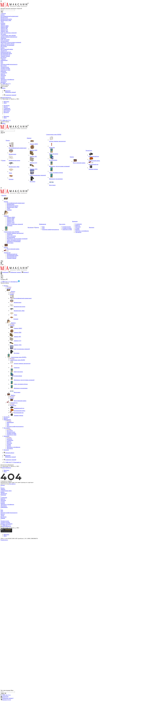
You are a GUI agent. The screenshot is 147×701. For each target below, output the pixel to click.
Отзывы (3, 501)
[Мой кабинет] (1, 263)
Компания (9, 438)
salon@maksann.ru (6, 97)
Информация (10, 422)
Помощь (3, 518)
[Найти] (2, 12)
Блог (2, 510)
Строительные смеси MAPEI (17, 360)
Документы (4, 505)
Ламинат (12, 325)
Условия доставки (5, 522)
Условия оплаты (5, 521)
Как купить (10, 430)
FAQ (2, 511)
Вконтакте (6, 101)
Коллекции (3, 516)
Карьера (3, 503)
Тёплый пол (13, 405)
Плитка (12, 294)
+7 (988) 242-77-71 (6, 83)
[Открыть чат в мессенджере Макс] (73, 689)
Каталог (9, 288)
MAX (5, 103)
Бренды (3, 514)
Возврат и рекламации (6, 523)
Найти (2, 693)
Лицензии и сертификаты (7, 504)
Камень (12, 398)
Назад (9, 287)
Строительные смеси (6, 490)
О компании (4, 497)
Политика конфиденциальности (9, 512)
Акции (2, 515)
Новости (3, 499)
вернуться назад (5, 483)
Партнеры (3, 500)
